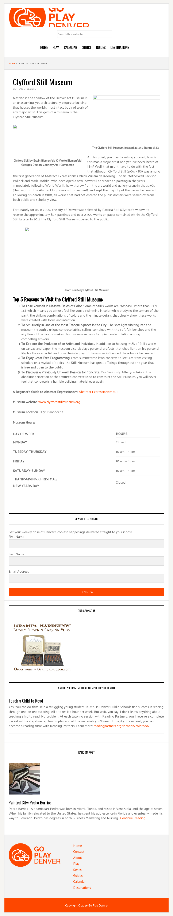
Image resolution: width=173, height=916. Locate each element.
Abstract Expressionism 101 (98, 392)
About (77, 857)
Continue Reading (132, 818)
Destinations (82, 887)
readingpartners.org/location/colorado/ (121, 726)
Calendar (79, 881)
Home (12, 63)
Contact (78, 851)
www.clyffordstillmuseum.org (59, 402)
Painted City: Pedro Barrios (30, 802)
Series (77, 869)
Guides (78, 875)
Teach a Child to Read (26, 700)
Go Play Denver (86, 17)
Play (76, 863)
